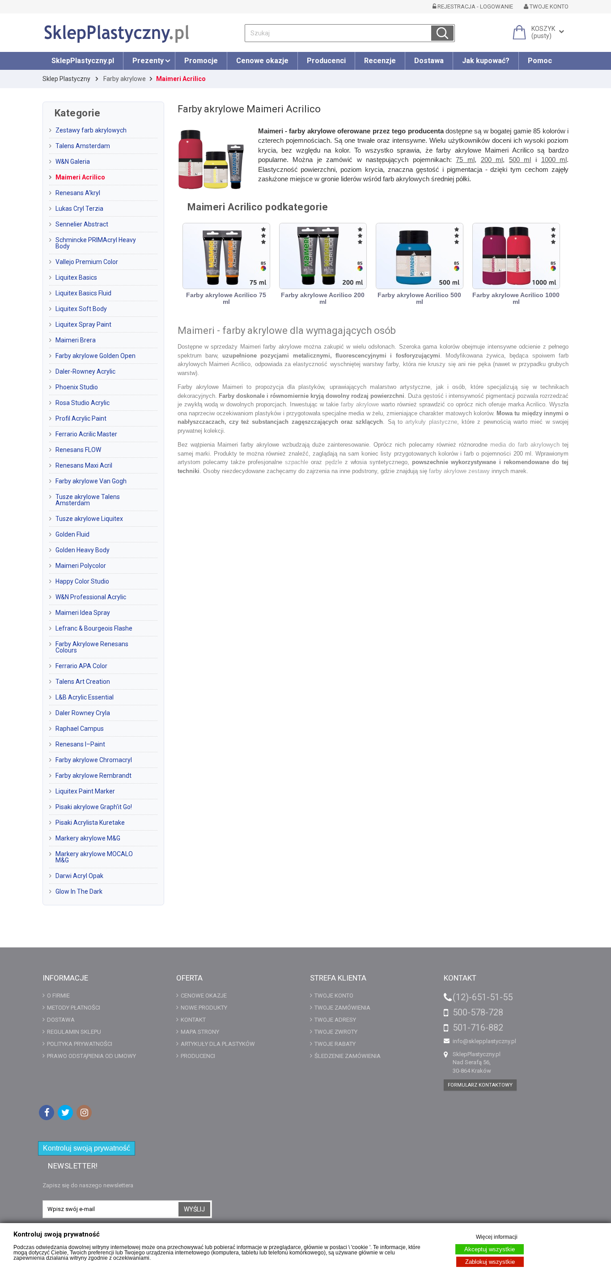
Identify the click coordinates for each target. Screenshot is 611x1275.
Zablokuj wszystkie (490, 1261)
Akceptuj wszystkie (489, 1249)
